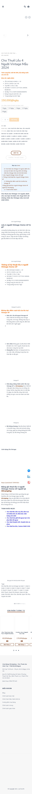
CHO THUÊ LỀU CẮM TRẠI (8, 53)
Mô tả (16, 153)
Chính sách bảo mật (8, 696)
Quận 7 (18, 138)
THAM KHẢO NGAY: (10, 189)
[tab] (16, 153)
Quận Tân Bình (10, 144)
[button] (13, 650)
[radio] (4, 108)
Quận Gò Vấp (17, 141)
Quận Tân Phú (20, 144)
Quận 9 (28, 138)
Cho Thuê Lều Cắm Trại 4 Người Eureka (7, 633)
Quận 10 (3, 136)
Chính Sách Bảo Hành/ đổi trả (11, 699)
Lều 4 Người (5, 55)
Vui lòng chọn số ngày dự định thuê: (12, 105)
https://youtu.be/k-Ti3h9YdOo (10, 482)
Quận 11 (9, 136)
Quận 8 (23, 138)
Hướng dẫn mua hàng (9, 702)
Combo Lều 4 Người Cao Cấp (22, 633)
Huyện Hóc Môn (18, 133)
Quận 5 (8, 138)
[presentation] (4, 35)
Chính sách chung (7, 705)
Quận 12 (14, 136)
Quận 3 (25, 136)
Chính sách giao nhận (8, 708)
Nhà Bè (26, 133)
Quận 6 (13, 138)
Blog (3, 693)
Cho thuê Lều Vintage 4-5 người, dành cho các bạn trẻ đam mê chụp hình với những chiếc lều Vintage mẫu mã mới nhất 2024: (17, 171)
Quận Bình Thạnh (6, 141)
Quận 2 (20, 136)
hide (18, 165)
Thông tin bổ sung (16, 157)
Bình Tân (10, 131)
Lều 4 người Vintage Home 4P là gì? (12, 175)
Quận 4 (3, 138)
